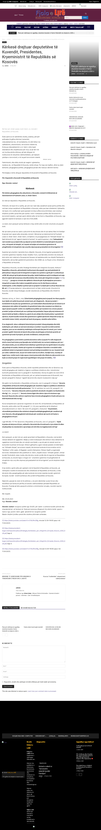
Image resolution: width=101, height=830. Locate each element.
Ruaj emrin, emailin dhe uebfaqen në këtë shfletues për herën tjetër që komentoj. (30, 682)
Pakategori (42, 763)
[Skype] (28, 598)
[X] (77, 13)
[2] (61, 278)
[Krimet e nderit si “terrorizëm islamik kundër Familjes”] (45, 762)
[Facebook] (70, 13)
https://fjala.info (20, 590)
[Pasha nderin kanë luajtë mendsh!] (33, 618)
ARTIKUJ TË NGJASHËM (10, 608)
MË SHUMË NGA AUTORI (28, 608)
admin (6, 65)
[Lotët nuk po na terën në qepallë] (96, 747)
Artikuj (8, 39)
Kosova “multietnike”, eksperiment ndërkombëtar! (54, 577)
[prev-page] (3, 635)
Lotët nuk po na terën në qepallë (84, 746)
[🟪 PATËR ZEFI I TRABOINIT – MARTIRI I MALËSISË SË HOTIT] (94, 128)
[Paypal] (24, 598)
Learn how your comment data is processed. (42, 691)
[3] (8, 288)
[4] (54, 358)
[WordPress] (38, 598)
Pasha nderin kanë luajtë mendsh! (33, 627)
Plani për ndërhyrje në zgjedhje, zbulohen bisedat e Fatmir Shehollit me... (77, 89)
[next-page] (6, 635)
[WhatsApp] (18, 70)
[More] (22, 70)
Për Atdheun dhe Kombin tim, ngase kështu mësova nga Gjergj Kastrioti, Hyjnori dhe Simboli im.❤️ (84, 756)
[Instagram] (74, 13)
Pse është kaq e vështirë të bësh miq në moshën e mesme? (84, 767)
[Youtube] (81, 13)
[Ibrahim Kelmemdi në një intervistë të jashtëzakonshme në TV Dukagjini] (94, 100)
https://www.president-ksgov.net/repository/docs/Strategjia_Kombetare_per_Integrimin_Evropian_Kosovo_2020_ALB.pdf (33, 530)
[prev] (88, 33)
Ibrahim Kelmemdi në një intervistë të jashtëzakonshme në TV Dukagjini (77, 99)
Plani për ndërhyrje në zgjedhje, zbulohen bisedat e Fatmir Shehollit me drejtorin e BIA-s (46, 33)
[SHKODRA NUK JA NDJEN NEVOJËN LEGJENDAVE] (55, 618)
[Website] (35, 598)
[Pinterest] (13, 70)
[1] (62, 247)
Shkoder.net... (31, 759)
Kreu (3, 39)
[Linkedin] (10, 767)
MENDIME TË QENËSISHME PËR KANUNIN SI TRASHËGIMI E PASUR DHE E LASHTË (16, 577)
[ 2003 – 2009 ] (73, 24)
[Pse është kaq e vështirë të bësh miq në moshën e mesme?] (96, 766)
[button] (85, 13)
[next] (91, 33)
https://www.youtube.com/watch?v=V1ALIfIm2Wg (21, 520)
